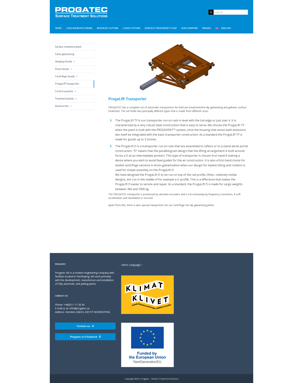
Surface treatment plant (68, 46)
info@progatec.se (80, 308)
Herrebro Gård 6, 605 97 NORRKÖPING (87, 312)
